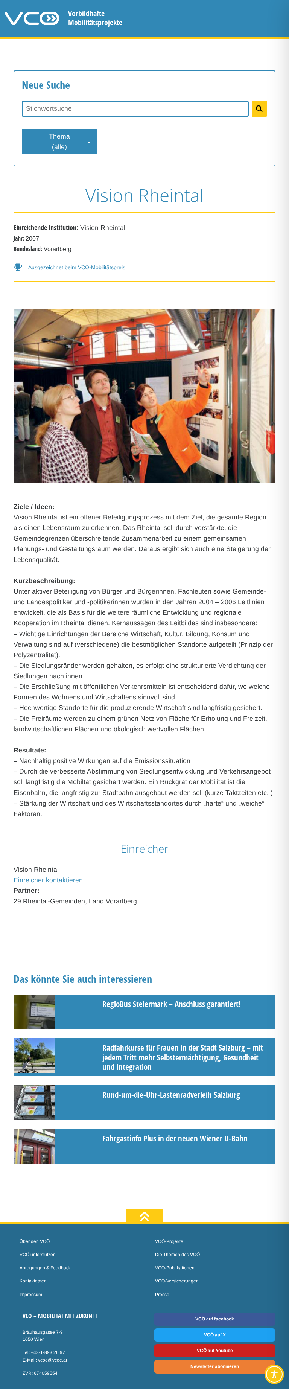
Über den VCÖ (35, 1241)
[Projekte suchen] (259, 109)
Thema (59, 142)
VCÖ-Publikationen (175, 1267)
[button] (144, 267)
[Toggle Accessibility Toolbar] (274, 1374)
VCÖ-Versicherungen (177, 1281)
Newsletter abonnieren (214, 1366)
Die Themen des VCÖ (177, 1254)
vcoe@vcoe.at (52, 1360)
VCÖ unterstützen (38, 1254)
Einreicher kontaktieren (48, 880)
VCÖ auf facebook (214, 1319)
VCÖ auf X (215, 1334)
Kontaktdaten (33, 1281)
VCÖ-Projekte (169, 1241)
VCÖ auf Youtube (215, 1350)
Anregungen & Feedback (45, 1267)
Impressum (31, 1294)
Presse (162, 1294)
